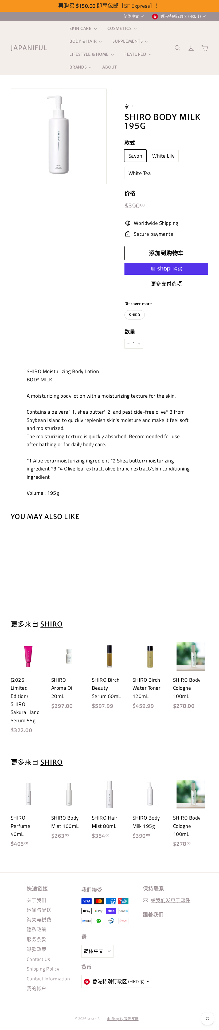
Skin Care (81, 28)
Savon (135, 155)
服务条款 (36, 939)
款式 (129, 143)
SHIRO (134, 315)
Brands (78, 67)
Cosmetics (120, 28)
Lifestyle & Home (89, 54)
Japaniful (29, 48)
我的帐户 (36, 988)
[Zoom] (58, 136)
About (109, 67)
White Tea (139, 173)
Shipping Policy (43, 968)
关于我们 (36, 900)
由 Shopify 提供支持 (123, 1018)
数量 (129, 332)
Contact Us (38, 959)
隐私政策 (36, 929)
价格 (129, 193)
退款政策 (36, 949)
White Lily (163, 155)
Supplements (128, 41)
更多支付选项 (166, 284)
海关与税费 (39, 919)
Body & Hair (83, 41)
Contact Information (48, 978)
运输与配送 (39, 910)
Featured (135, 54)
